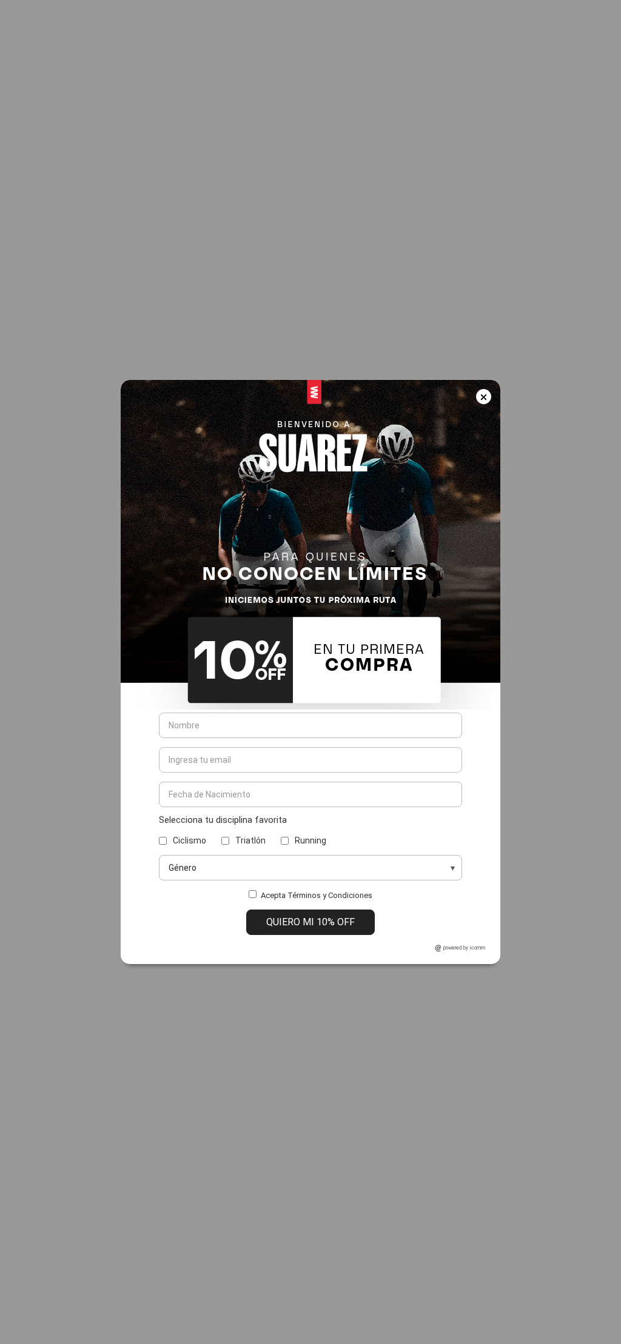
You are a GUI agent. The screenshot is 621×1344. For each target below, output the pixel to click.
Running (310, 840)
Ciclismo (189, 840)
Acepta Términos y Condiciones (316, 895)
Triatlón (250, 840)
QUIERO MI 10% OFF (310, 922)
